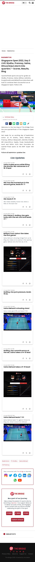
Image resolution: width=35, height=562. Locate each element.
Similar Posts (11, 534)
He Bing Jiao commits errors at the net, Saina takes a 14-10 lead (17, 351)
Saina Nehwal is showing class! (17, 308)
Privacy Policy (6, 554)
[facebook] (6, 123)
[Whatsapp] (14, 123)
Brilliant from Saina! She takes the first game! (16, 234)
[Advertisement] (17, 28)
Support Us (23, 554)
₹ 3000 (17, 513)
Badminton (6, 57)
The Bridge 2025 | (10, 557)
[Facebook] (23, 174)
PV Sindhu (14, 461)
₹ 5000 (9, 513)
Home (4, 51)
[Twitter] (10, 123)
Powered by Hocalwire (23, 557)
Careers (30, 554)
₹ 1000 (26, 513)
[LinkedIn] (17, 123)
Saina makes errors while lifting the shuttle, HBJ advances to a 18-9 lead (17, 166)
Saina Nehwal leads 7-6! (14, 417)
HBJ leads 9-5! (10, 199)
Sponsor (14, 503)
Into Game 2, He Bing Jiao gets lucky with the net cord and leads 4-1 (17, 217)
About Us (15, 554)
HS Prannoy (5, 465)
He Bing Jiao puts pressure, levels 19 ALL (17, 293)
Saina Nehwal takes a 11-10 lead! (17, 367)
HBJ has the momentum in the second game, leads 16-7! (16, 183)
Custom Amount (17, 520)
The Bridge (20, 471)
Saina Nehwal (23, 461)
